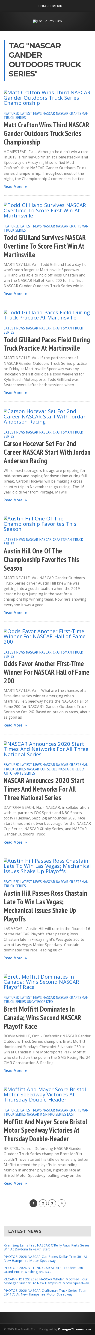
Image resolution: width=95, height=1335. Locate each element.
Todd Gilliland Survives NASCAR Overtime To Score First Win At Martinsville (45, 246)
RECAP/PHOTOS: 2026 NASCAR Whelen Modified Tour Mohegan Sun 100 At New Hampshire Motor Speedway (46, 1281)
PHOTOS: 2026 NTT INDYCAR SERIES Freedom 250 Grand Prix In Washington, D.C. (43, 1270)
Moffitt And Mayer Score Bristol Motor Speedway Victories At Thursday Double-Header (45, 1130)
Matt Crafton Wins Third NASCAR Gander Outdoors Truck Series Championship (46, 133)
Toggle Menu (50, 6)
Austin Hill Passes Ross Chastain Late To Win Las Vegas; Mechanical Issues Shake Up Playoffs (45, 906)
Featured (11, 113)
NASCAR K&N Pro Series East (51, 1114)
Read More (13, 186)
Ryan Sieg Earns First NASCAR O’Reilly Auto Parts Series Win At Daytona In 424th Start (46, 1247)
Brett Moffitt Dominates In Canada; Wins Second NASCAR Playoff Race (42, 1017)
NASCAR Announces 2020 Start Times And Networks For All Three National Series (44, 789)
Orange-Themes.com (74, 1329)
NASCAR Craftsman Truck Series (43, 330)
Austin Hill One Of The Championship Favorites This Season (41, 559)
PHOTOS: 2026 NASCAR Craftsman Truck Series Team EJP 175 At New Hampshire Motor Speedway (45, 1292)
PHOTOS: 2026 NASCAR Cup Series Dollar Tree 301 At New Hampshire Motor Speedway (45, 1258)
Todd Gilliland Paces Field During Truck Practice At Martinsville (47, 344)
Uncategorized (40, 1001)
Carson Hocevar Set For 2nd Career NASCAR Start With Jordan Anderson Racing (47, 452)
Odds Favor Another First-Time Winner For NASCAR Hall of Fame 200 (46, 672)
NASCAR (49, 113)
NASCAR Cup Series (42, 769)
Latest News (31, 113)
